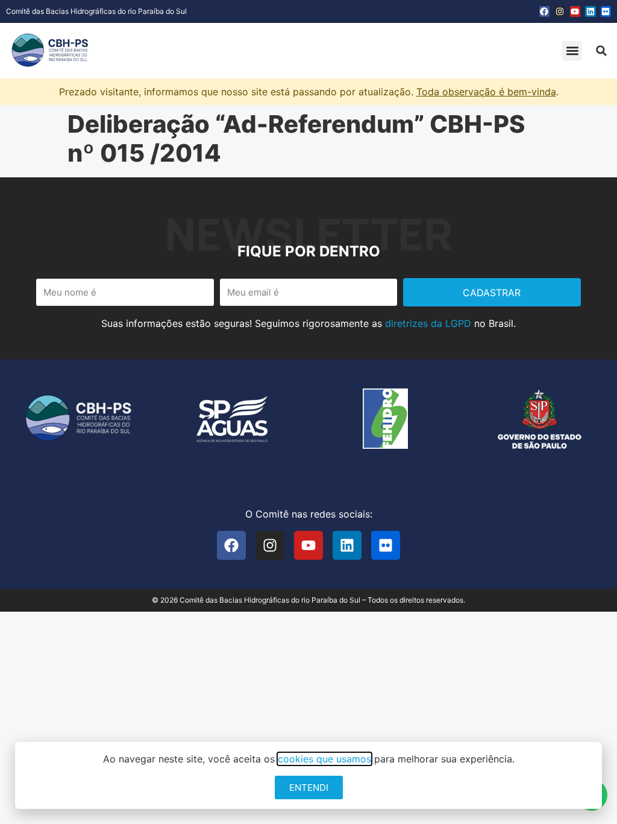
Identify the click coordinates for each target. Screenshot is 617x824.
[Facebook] (544, 11)
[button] (572, 51)
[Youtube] (575, 11)
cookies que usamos (324, 759)
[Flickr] (606, 11)
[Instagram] (559, 11)
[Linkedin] (590, 11)
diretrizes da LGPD (428, 323)
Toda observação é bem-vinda (486, 92)
